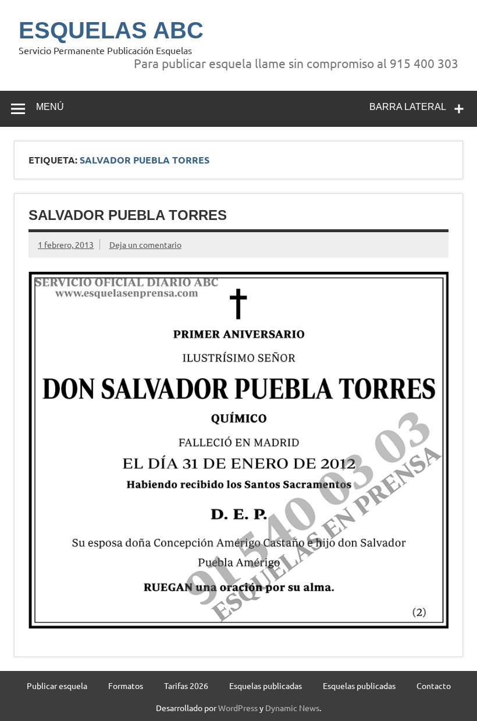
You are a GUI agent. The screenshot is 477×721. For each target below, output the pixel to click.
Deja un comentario (145, 244)
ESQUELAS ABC (111, 30)
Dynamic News (292, 707)
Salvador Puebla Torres (128, 215)
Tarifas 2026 (186, 685)
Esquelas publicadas (265, 685)
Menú (50, 107)
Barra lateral (407, 107)
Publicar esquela (57, 685)
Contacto (434, 685)
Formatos (125, 685)
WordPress (238, 707)
